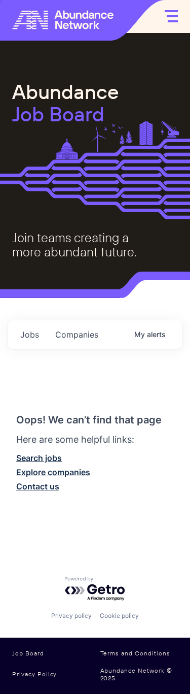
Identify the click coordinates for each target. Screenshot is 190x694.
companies (76, 334)
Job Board (28, 653)
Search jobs (39, 458)
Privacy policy (71, 615)
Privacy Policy (34, 674)
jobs (29, 334)
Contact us (37, 486)
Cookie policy (119, 615)
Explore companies (53, 472)
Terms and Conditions (135, 653)
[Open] (171, 16)
